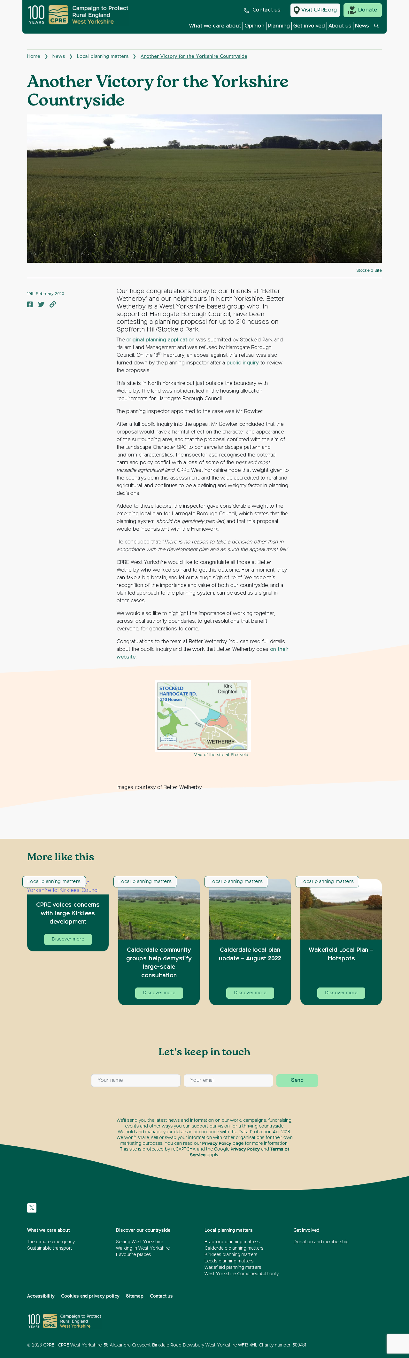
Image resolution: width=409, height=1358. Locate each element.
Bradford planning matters (231, 1242)
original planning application (160, 340)
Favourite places (133, 1255)
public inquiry (243, 363)
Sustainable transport (49, 1248)
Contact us (266, 10)
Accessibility (41, 1296)
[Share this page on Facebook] (30, 305)
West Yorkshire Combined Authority (241, 1274)
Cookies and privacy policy (90, 1296)
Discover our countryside (143, 1230)
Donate (367, 10)
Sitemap (134, 1296)
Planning (279, 26)
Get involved (309, 26)
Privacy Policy (216, 1143)
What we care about (215, 26)
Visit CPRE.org (319, 10)
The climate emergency (51, 1242)
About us (339, 26)
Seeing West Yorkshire (139, 1242)
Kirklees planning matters (230, 1255)
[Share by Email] (53, 305)
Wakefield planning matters (232, 1267)
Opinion (254, 26)
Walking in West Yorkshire (143, 1248)
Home (33, 56)
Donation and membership (321, 1242)
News (362, 26)
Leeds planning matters (228, 1261)
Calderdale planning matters (233, 1248)
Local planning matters (102, 56)
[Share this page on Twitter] (41, 305)
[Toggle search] (376, 28)
